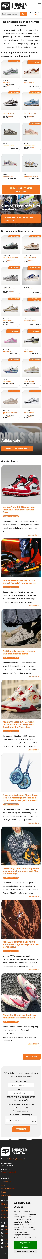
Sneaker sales (22, 1108)
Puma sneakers (7, 1214)
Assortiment (6, 1182)
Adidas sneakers (8, 1207)
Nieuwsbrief (6, 1195)
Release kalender (8, 1188)
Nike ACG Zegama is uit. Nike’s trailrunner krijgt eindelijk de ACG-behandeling (21, 944)
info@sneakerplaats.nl (8, 1172)
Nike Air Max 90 (28, 289)
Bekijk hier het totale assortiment (21, 190)
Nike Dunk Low (7, 351)
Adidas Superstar (8, 176)
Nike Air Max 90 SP (29, 412)
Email (21, 1089)
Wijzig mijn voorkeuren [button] (25, 1251)
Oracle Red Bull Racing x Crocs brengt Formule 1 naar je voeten (19, 581)
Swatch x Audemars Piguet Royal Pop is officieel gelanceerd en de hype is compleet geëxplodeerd (20, 798)
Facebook (8, 1233)
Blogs (3, 1192)
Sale (3, 1185)
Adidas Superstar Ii (8, 145)
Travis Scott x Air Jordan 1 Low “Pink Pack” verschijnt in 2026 (19, 1016)
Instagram (8, 1229)
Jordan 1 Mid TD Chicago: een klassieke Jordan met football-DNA (19, 509)
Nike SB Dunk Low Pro (30, 320)
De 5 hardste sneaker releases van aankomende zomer (19, 652)
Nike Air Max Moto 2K (30, 113)
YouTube (7, 1226)
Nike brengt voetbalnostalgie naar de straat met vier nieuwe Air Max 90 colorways (21, 871)
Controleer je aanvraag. (21, 1115)
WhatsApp (8, 1246)
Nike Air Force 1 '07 (29, 82)
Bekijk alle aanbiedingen (17, 448)
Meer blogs (31, 1057)
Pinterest (7, 1240)
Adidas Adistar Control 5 (31, 176)
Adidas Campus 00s (29, 145)
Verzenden (21, 1129)
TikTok (7, 1243)
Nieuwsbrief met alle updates (22, 1104)
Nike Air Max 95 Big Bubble (10, 257)
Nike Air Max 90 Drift (8, 113)
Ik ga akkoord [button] (25, 1243)
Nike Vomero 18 (7, 381)
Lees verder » (33, 535)
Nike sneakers (7, 1204)
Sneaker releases (22, 1111)
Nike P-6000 (6, 82)
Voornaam (21, 1082)
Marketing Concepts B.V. (17, 1159)
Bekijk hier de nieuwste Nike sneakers (19, 219)
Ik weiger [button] (25, 1247)
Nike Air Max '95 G (29, 381)
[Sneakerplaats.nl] (14, 6)
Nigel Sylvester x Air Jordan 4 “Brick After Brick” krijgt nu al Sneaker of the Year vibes (18, 724)
